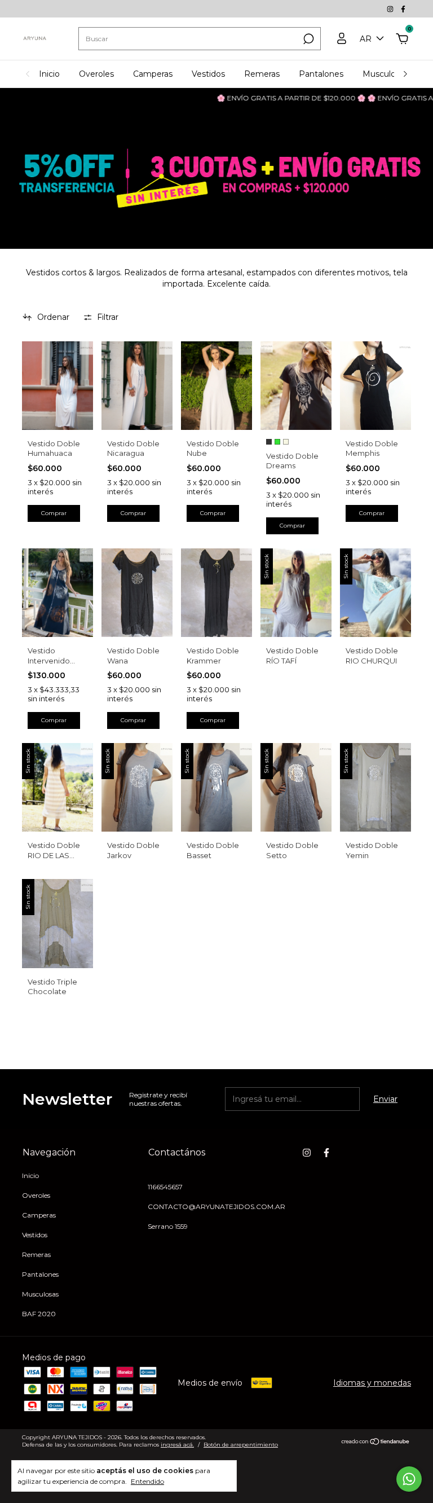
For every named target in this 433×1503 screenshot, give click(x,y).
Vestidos (208, 74)
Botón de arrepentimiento (241, 1444)
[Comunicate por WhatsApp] (409, 1479)
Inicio (49, 74)
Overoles (96, 74)
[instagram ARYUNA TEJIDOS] (391, 9)
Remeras (262, 74)
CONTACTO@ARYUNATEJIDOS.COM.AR (216, 1206)
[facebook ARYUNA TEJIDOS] (403, 9)
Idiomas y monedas (372, 1383)
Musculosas (385, 74)
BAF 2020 (39, 1313)
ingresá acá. (177, 1444)
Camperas (153, 74)
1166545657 (165, 1187)
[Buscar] (307, 39)
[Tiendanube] (376, 1443)
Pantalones (321, 74)
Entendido (147, 1481)
